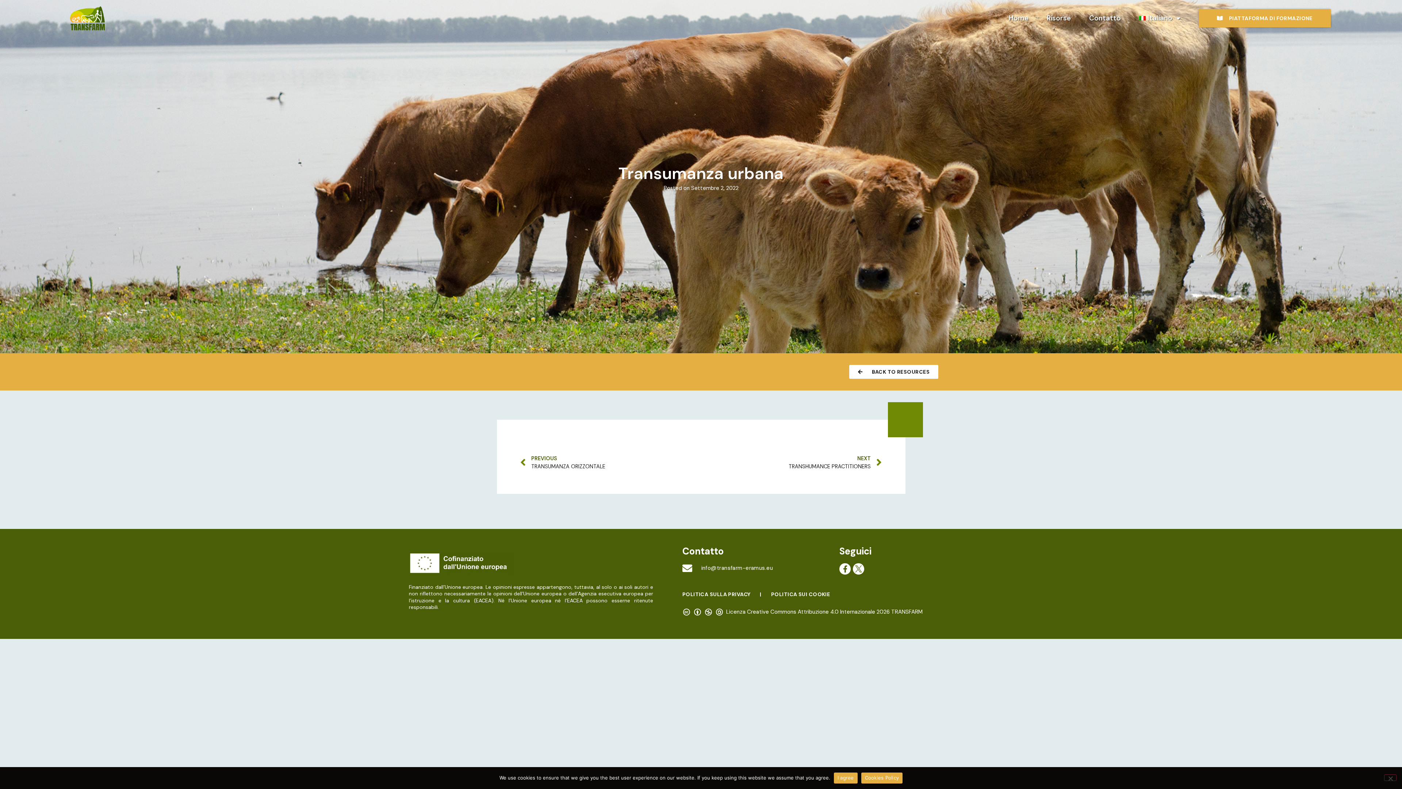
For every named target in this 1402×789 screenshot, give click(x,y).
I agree (846, 778)
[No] (1390, 777)
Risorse (1059, 18)
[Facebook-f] (845, 569)
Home (1018, 18)
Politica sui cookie (800, 594)
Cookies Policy (882, 778)
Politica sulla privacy (716, 594)
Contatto (1105, 18)
